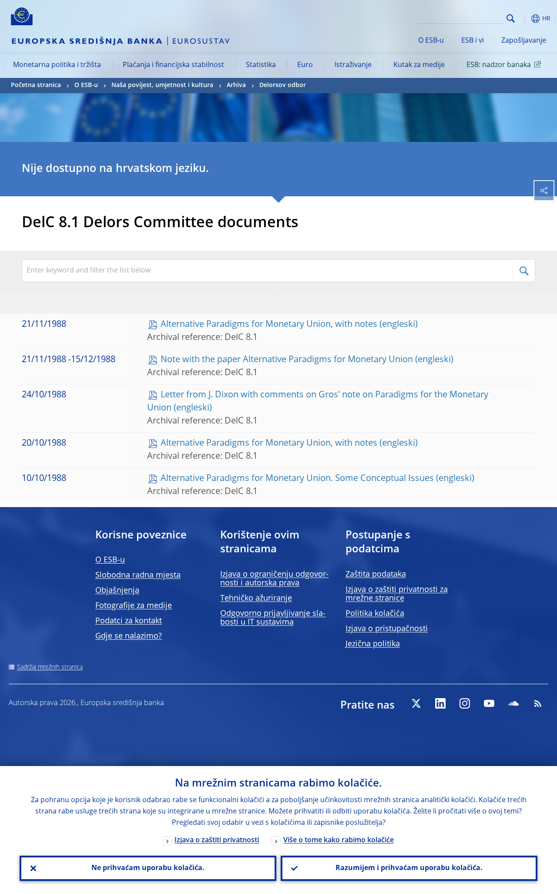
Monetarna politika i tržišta (57, 65)
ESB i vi (472, 40)
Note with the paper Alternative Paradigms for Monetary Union (287, 360)
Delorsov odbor (282, 85)
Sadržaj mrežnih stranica (50, 667)
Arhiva (236, 85)
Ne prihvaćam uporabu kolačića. (148, 868)
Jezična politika (373, 644)
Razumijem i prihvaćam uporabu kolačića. (409, 868)
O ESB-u (431, 40)
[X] (416, 703)
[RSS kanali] (537, 703)
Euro (305, 65)
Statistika (261, 65)
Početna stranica (36, 85)
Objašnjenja (117, 591)
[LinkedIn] (440, 703)
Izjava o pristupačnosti (387, 629)
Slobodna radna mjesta (138, 575)
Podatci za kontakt (128, 621)
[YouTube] (489, 703)
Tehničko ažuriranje (256, 598)
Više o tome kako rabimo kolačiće (338, 840)
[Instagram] (464, 703)
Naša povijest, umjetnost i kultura (162, 85)
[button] (524, 18)
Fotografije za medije (133, 606)
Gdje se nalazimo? (128, 636)
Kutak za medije (419, 65)
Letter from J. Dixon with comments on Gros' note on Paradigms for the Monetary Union (317, 402)
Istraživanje (353, 65)
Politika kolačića (375, 614)
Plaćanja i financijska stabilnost (173, 65)
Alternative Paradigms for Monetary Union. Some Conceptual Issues (297, 478)
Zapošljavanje (523, 40)
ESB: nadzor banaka (498, 65)
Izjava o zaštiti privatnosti (216, 840)
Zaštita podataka (376, 574)
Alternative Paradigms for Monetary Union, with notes (269, 324)
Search (510, 18)
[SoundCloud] (513, 703)
